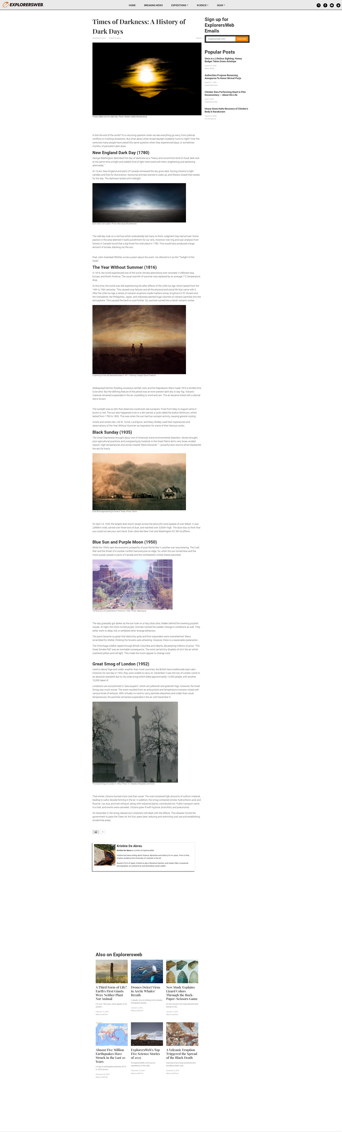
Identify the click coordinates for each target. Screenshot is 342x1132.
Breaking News (153, 5)
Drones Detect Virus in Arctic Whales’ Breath (145, 991)
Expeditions (178, 5)
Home (132, 5)
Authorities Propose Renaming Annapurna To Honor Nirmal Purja (223, 77)
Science (202, 5)
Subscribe (241, 39)
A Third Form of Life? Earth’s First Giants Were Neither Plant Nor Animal (111, 993)
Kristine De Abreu (115, 38)
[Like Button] (95, 832)
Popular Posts (220, 52)
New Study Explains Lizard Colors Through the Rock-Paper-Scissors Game (182, 993)
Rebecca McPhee (102, 1014)
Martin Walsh (209, 68)
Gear (220, 5)
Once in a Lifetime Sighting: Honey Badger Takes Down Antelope (223, 60)
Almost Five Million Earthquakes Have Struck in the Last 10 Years (110, 1055)
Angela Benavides (211, 85)
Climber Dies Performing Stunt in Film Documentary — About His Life (225, 93)
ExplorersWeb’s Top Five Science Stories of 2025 (145, 1054)
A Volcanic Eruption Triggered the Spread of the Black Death (181, 1054)
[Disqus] (146, 911)
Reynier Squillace (172, 1014)
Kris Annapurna (210, 119)
